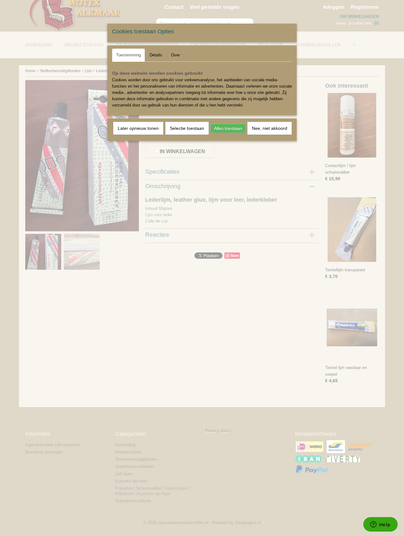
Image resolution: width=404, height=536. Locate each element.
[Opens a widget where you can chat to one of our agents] (380, 525)
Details (156, 55)
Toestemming (128, 55)
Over (175, 55)
